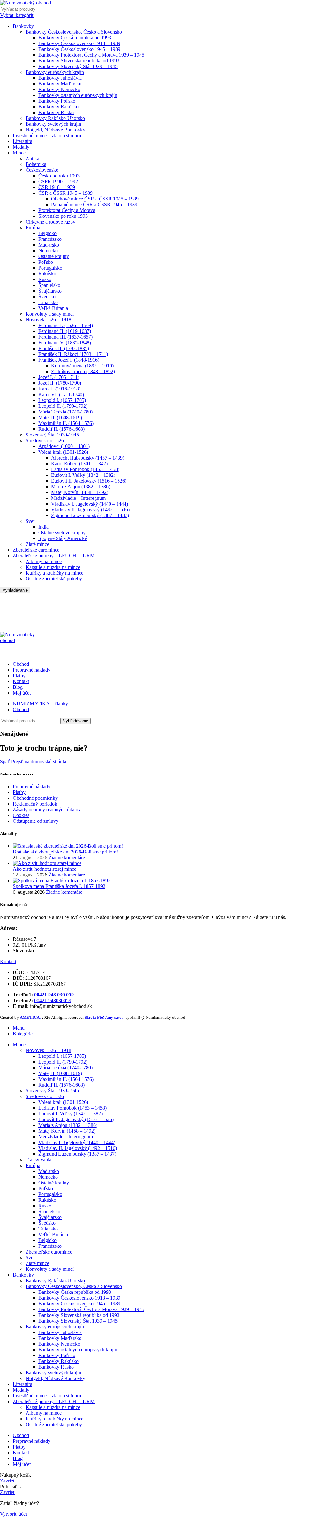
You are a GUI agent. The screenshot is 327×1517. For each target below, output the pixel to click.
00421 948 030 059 (54, 994)
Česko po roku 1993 (59, 175)
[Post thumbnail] (68, 846)
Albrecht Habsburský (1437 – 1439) (87, 457)
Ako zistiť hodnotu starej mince (44, 869)
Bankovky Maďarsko (59, 83)
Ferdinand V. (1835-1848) (64, 342)
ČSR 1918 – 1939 (56, 187)
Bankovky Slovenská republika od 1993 (78, 60)
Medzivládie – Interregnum (78, 498)
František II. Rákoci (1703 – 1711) (73, 354)
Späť (5, 761)
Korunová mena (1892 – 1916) (82, 365)
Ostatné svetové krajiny (62, 532)
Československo (42, 170)
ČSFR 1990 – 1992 (58, 181)
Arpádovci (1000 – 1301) (64, 446)
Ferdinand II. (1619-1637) (64, 331)
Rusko (44, 279)
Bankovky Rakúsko (58, 106)
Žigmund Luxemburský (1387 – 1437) (90, 515)
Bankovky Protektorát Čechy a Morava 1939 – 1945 (91, 55)
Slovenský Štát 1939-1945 (52, 434)
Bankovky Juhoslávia (60, 78)
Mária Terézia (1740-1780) (65, 411)
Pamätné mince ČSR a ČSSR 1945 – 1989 (94, 204)
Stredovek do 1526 (45, 440)
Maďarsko (48, 245)
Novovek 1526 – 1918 (48, 319)
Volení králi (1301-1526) (63, 452)
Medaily (21, 147)
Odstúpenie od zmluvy (35, 821)
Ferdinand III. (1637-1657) (65, 337)
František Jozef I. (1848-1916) (68, 360)
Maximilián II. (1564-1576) (66, 423)
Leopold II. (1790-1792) (62, 406)
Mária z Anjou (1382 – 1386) (80, 486)
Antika (32, 158)
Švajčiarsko (50, 291)
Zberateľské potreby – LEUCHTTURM (54, 555)
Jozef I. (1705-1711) (58, 377)
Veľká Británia (53, 308)
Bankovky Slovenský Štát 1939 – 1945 (78, 66)
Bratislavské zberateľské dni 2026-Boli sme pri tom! (65, 851)
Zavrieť (7, 1480)
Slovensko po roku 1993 (63, 216)
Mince (19, 152)
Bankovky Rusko (56, 112)
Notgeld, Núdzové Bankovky (55, 129)
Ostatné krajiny (53, 256)
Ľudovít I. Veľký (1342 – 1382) (83, 475)
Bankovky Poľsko (56, 101)
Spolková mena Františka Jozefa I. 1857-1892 (59, 886)
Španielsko (49, 285)
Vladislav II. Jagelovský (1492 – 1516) (90, 509)
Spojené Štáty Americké (62, 538)
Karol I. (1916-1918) (59, 388)
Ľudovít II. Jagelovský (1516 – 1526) (88, 480)
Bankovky (23, 26)
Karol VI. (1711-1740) (61, 394)
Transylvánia (38, 1159)
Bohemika (36, 164)
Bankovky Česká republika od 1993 (74, 37)
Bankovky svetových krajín (53, 124)
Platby (19, 792)
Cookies (21, 815)
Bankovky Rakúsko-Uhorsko (55, 118)
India (43, 527)
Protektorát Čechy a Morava (66, 210)
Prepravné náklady (31, 786)
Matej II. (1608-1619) (60, 417)
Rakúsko (47, 273)
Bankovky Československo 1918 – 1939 (79, 43)
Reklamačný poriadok (35, 803)
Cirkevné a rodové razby (50, 221)
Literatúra (22, 141)
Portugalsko (50, 268)
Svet (30, 521)
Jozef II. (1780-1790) (59, 383)
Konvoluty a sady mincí (50, 314)
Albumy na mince (44, 561)
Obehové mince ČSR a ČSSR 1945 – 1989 (95, 198)
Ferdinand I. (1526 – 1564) (65, 325)
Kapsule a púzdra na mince (53, 567)
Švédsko (47, 296)
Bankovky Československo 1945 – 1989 (79, 49)
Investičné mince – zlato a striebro (47, 135)
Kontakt (8, 961)
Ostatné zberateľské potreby (54, 578)
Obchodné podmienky (35, 798)
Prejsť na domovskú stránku (39, 761)
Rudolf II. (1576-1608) (61, 429)
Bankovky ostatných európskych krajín (77, 95)
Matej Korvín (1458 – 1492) (79, 492)
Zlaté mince (37, 544)
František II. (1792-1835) (63, 348)
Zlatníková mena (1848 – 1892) (83, 371)
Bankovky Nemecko (59, 89)
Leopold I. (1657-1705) (62, 400)
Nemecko (48, 250)
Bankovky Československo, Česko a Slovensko (74, 32)
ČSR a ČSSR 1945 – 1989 (65, 193)
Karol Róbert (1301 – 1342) (79, 463)
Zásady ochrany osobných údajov (47, 809)
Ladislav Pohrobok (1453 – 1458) (85, 469)
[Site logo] (25, 2)
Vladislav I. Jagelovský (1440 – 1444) (89, 504)
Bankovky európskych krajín (55, 72)
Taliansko (48, 302)
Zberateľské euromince (36, 550)
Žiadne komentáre (67, 857)
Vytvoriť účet (13, 1514)
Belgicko (47, 233)
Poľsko (45, 262)
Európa (33, 227)
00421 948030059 (52, 1000)
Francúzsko (50, 239)
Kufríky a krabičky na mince (54, 573)
